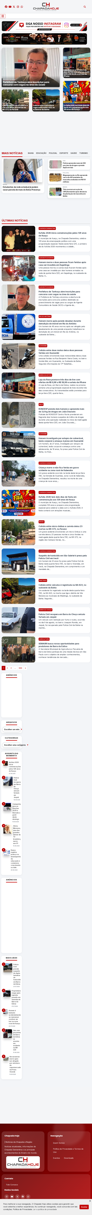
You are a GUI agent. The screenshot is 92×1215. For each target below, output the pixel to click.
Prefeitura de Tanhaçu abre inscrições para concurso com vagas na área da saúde (59, 292)
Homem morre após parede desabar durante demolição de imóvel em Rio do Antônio (60, 322)
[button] (6, 67)
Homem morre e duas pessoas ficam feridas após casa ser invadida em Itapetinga (62, 263)
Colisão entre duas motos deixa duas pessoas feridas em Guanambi (61, 351)
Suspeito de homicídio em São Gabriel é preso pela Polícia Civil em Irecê (63, 556)
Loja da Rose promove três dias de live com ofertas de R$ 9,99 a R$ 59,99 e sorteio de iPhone (62, 380)
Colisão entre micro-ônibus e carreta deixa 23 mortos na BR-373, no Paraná (60, 527)
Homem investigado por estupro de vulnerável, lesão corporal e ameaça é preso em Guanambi (61, 439)
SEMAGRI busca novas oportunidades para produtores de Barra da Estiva (59, 644)
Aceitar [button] (84, 1207)
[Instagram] (6, 1196)
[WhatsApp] (28, 1196)
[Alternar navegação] (2, 16)
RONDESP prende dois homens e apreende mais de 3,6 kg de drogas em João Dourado (61, 410)
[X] (17, 1196)
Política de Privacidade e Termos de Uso (68, 1150)
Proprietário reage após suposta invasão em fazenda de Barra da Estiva (16, 997)
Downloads (68, 1158)
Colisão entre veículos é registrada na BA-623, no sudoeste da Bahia (62, 586)
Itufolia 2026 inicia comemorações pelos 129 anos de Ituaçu (63, 234)
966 (20, 668)
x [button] (90, 1201)
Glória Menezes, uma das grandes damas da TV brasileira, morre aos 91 (17, 834)
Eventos (56, 1158)
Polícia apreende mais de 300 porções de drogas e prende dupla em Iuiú (74, 165)
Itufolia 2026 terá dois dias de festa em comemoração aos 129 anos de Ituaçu (57, 498)
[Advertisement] (47, 131)
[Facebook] (23, 1196)
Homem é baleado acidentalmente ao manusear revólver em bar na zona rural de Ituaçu (15, 1017)
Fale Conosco (12, 1185)
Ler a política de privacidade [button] (45, 1209)
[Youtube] (12, 1196)
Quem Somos (59, 1143)
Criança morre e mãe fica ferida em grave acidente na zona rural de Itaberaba (59, 468)
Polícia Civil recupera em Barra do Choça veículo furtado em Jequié (62, 615)
